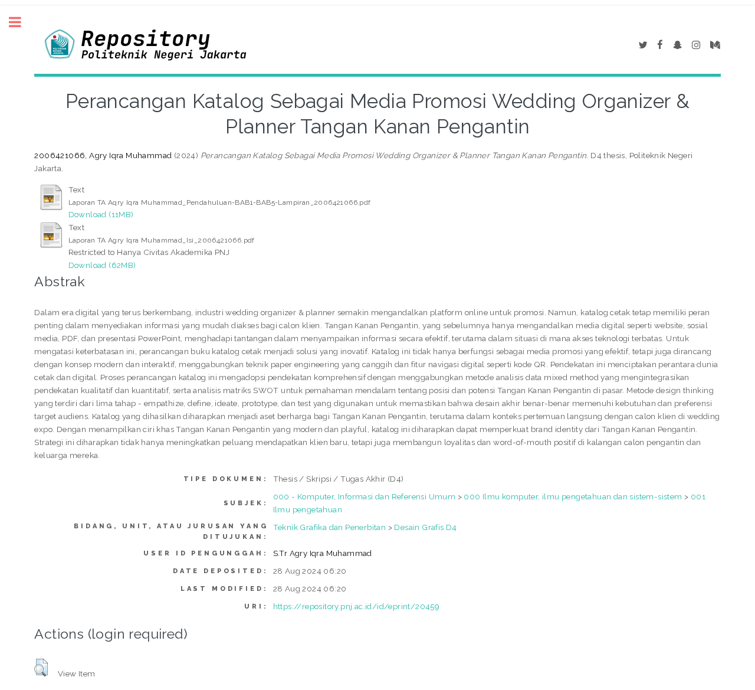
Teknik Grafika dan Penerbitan (329, 527)
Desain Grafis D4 (425, 527)
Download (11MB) (101, 214)
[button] (41, 667)
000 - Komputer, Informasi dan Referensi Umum (364, 496)
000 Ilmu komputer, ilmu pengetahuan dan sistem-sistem (573, 496)
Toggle (21, 22)
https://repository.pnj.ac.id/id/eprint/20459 (356, 606)
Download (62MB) (102, 265)
